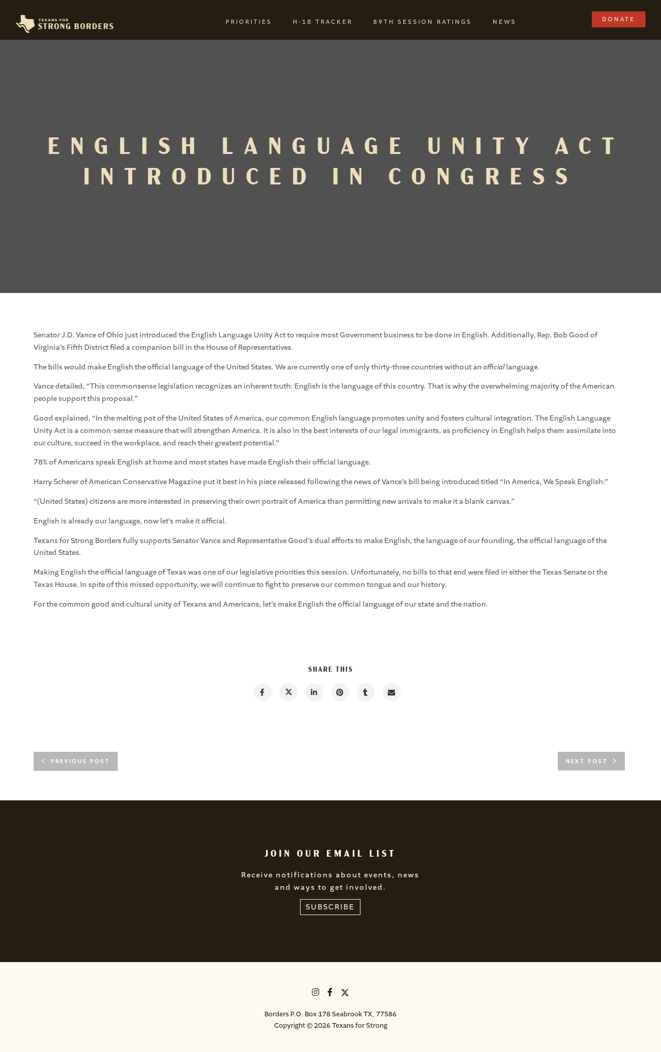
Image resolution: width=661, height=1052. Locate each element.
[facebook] (262, 692)
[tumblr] (365, 692)
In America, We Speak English (553, 482)
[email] (391, 692)
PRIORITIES (249, 22)
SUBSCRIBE (330, 907)
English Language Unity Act (238, 335)
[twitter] (288, 692)
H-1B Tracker (323, 22)
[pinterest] (339, 692)
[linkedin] (314, 692)
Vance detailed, (59, 386)
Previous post (80, 761)
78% (41, 462)
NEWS (504, 22)
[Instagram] (316, 994)
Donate (618, 19)
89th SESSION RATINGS (422, 22)
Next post (586, 761)
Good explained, (62, 418)
